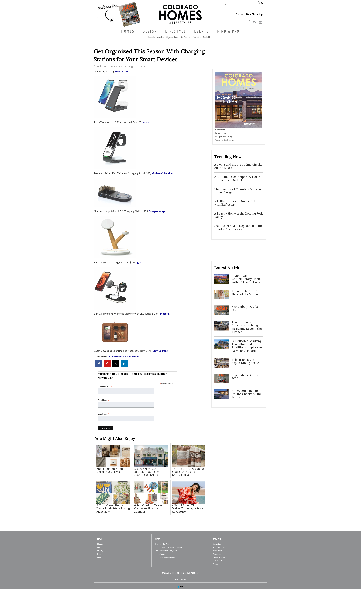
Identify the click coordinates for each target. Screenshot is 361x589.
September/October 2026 (246, 308)
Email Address (105, 386)
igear (139, 262)
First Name (103, 400)
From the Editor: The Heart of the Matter (246, 292)
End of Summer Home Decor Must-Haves (110, 470)
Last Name (103, 414)
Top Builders (160, 554)
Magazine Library (172, 37)
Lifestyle (175, 31)
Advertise (160, 37)
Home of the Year (162, 544)
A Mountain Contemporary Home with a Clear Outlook (237, 178)
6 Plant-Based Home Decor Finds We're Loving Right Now (113, 508)
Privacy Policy (180, 579)
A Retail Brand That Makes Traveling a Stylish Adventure (188, 508)
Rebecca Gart (121, 71)
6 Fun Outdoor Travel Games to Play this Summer (148, 508)
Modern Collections (163, 173)
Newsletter (197, 37)
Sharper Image (157, 211)
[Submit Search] (262, 3)
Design (150, 31)
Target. (146, 122)
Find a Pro (228, 31)
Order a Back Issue (224, 140)
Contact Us (207, 37)
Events (201, 31)
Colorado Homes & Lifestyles (180, 14)
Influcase (164, 314)
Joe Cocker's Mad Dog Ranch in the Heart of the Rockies (238, 227)
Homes (128, 31)
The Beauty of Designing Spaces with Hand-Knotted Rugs (188, 471)
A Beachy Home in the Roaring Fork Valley (238, 215)
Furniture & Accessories (124, 357)
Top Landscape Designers (165, 558)
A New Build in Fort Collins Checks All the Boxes (238, 166)
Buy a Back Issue (219, 548)
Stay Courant (160, 351)
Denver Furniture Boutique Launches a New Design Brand (147, 471)
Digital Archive (219, 558)
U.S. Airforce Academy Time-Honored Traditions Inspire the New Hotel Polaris (247, 346)
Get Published (185, 37)
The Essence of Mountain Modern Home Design (237, 190)
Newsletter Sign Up (249, 14)
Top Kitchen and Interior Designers (169, 548)
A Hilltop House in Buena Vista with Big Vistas (235, 203)
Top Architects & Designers (166, 551)
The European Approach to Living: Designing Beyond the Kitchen (247, 327)
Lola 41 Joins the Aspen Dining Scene (245, 361)
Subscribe (151, 37)
